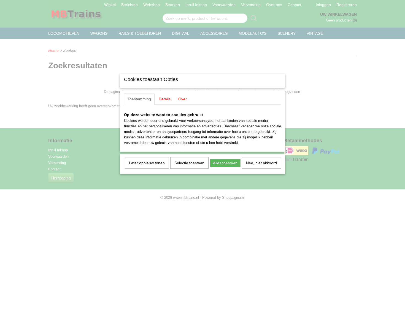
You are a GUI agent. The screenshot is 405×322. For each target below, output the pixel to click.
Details (165, 99)
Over (182, 99)
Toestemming (139, 99)
